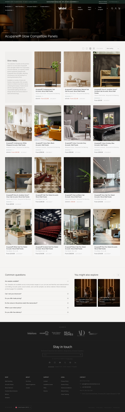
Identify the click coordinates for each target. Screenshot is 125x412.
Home (6, 32)
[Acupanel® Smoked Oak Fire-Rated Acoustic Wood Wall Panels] (47, 227)
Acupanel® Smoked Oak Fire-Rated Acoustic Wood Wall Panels (47, 248)
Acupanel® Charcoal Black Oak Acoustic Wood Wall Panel (74, 196)
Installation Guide (48, 384)
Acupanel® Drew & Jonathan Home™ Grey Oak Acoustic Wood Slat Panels (17, 196)
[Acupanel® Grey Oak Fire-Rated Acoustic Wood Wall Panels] (106, 175)
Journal (28, 387)
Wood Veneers (9, 387)
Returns (46, 391)
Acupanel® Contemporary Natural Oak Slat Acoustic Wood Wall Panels (77, 90)
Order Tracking (65, 394)
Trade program (100, 8)
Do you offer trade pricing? (13, 298)
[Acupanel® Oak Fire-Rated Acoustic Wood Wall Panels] (47, 175)
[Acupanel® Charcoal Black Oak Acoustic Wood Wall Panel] (77, 175)
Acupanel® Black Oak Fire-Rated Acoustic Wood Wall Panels (75, 248)
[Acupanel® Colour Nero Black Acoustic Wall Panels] (47, 123)
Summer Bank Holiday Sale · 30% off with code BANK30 (62, 1)
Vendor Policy (64, 384)
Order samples (80, 8)
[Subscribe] (80, 355)
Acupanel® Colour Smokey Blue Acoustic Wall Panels (104, 144)
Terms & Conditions (66, 387)
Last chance (71, 8)
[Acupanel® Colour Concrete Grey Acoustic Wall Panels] (77, 123)
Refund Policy (64, 391)
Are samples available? (12, 281)
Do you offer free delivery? (13, 312)
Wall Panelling (8, 381)
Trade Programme (30, 384)
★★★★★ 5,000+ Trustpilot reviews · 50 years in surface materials (21, 1)
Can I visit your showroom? (13, 294)
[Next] (118, 275)
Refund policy (91, 407)
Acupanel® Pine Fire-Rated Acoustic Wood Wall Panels (105, 248)
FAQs (45, 387)
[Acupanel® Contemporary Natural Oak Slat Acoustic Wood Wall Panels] (77, 69)
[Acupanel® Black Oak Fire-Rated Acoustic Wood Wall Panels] (77, 227)
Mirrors (7, 394)
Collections (14, 32)
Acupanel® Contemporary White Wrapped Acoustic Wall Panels (16, 144)
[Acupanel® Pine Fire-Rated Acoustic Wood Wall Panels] (106, 227)
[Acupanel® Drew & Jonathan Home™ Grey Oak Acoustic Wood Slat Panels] (18, 175)
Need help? (89, 8)
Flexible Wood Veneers (11, 391)
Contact (46, 381)
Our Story (28, 381)
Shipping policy (116, 407)
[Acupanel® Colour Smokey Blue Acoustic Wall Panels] (106, 123)
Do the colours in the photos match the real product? (21, 303)
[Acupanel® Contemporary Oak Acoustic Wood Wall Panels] (47, 69)
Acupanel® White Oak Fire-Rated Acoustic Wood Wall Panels (16, 248)
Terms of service (107, 407)
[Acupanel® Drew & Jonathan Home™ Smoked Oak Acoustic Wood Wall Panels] (106, 69)
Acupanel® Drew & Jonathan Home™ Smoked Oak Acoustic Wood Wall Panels (105, 91)
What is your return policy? (13, 307)
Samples (7, 397)
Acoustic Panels (9, 384)
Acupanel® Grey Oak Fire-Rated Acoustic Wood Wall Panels (104, 196)
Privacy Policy (69, 358)
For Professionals (114, 2)
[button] (112, 8)
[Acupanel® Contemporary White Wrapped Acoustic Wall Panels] (18, 123)
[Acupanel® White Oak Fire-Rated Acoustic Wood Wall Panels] (18, 227)
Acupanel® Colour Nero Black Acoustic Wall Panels (45, 144)
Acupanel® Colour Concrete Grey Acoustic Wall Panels (75, 144)
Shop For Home (103, 1)
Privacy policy (99, 407)
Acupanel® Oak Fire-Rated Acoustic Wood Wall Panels (47, 196)
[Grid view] (83, 48)
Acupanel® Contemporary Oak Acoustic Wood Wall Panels (45, 90)
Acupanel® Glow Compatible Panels (29, 32)
